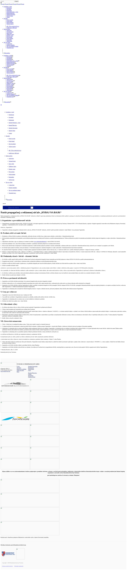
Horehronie (31, 367)
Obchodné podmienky (18, 566)
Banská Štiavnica (32, 373)
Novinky (19, 367)
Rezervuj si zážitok (21, 369)
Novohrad (30, 375)
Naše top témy (20, 370)
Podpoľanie (31, 369)
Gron (29, 370)
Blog (18, 371)
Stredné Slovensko (32, 366)
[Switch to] (7, 53)
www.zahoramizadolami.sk (40, 241)
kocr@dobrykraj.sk (5, 371)
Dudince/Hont (31, 377)
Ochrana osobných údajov (7, 566)
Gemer (30, 374)
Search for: (5, 207)
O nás (18, 366)
